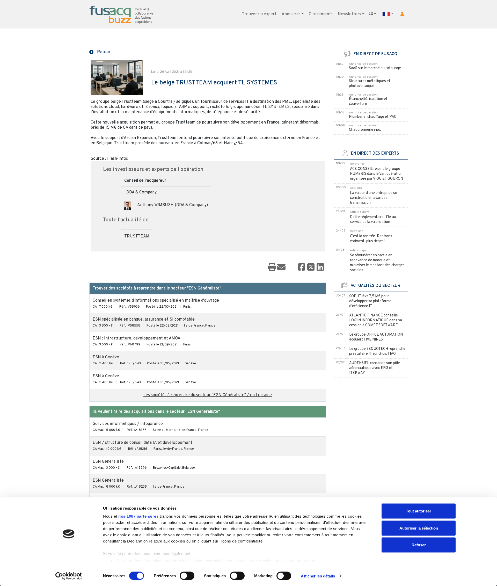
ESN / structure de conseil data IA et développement (142, 442)
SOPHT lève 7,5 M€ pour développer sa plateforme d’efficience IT (370, 301)
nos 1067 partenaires (138, 516)
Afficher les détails (318, 576)
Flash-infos (117, 158)
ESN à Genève (106, 357)
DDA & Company (141, 192)
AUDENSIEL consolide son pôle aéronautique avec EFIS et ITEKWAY (374, 368)
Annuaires (291, 14)
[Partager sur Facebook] (301, 267)
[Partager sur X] (311, 267)
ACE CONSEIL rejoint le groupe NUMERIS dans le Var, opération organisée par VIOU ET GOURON (376, 174)
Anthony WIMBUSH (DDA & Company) (172, 205)
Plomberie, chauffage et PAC (372, 116)
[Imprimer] (272, 267)
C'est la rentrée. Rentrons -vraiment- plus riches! (372, 239)
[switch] (187, 575)
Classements (321, 14)
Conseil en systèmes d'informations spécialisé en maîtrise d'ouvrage (156, 300)
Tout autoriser (418, 511)
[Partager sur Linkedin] (320, 267)
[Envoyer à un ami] (281, 267)
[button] (402, 13)
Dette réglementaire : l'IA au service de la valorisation (373, 220)
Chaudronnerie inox (365, 129)
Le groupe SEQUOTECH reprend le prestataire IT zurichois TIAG (377, 351)
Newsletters (349, 14)
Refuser (419, 545)
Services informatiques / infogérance (128, 423)
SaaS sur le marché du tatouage (375, 68)
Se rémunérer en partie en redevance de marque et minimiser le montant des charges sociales (377, 263)
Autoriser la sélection (418, 528)
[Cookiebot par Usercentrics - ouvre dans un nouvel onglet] (68, 576)
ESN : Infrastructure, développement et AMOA (136, 338)
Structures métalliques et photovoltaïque (369, 84)
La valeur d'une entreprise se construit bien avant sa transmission (373, 198)
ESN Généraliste (108, 461)
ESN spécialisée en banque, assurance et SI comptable (144, 319)
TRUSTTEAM (136, 236)
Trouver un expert (259, 14)
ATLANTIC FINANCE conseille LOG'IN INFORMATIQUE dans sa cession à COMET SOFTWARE (375, 320)
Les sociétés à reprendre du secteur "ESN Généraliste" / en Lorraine (207, 395)
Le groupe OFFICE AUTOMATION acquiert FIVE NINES (376, 337)
